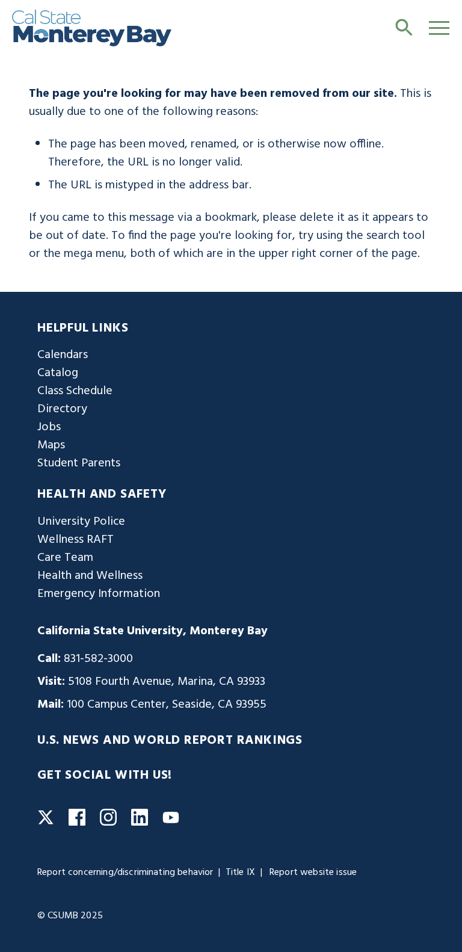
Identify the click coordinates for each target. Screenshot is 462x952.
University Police (81, 521)
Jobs (49, 427)
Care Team (65, 557)
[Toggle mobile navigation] (439, 28)
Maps (51, 445)
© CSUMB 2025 (70, 916)
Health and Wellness (90, 576)
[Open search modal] (404, 27)
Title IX (240, 872)
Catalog (57, 373)
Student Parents (78, 463)
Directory (62, 409)
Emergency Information (98, 594)
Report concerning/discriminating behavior (125, 872)
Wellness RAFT (75, 539)
